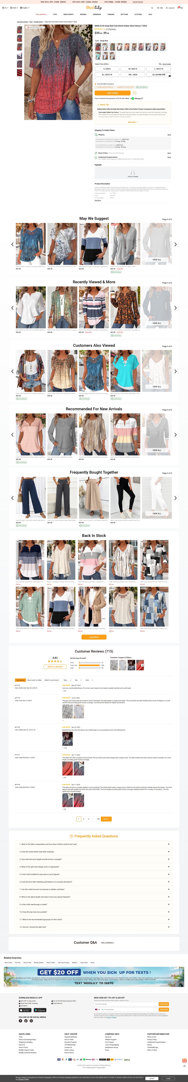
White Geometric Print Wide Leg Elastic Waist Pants (33, 520)
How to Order (69, 1039)
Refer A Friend (152, 1050)
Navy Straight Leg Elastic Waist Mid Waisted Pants (64, 520)
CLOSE (168, 1078)
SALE (150, 14)
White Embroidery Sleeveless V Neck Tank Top (126, 393)
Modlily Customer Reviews (27, 1053)
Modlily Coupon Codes (26, 1050)
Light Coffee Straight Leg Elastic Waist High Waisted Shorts (67, 457)
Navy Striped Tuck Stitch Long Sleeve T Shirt (30, 582)
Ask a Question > (107, 943)
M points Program (71, 1042)
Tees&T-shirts (38, 22)
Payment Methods (71, 1037)
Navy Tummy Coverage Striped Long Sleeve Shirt (95, 330)
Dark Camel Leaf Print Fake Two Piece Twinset (31, 330)
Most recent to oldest (34, 680)
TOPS (55, 14)
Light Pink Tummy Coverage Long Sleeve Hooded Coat (129, 330)
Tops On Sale (27, 962)
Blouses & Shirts (38, 962)
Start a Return (69, 1053)
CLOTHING (138, 14)
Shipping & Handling (25, 1042)
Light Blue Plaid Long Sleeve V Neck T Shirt (61, 266)
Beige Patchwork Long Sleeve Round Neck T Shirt (125, 628)
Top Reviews (20, 680)
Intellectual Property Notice (156, 1042)
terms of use (90, 1067)
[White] (120, 47)
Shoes (92, 962)
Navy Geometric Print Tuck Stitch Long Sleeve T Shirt (96, 266)
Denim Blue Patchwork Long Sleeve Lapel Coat (157, 330)
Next (105, 819)
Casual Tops (84, 962)
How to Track (23, 1047)
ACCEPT (151, 1078)
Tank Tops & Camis (63, 962)
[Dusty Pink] (127, 47)
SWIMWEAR (97, 14)
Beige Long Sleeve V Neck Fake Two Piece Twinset (64, 582)
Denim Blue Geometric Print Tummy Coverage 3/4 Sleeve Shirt (160, 628)
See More (98, 200)
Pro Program (109, 1042)
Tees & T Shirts (50, 962)
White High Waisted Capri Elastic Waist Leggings (158, 520)
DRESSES (83, 14)
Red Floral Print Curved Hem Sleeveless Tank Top (158, 393)
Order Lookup (69, 1050)
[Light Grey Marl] (163, 47)
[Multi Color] (134, 47)
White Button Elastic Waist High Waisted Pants (94, 520)
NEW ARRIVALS (41, 14)
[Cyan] (98, 56)
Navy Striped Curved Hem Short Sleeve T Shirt (94, 393)
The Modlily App (152, 1047)
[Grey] (155, 47)
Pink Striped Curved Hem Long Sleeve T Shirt (93, 582)
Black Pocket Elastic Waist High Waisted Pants (126, 520)
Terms (109, 1017)
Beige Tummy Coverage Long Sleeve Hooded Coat (64, 330)
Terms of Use (151, 1037)
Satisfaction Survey (111, 1047)
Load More (94, 637)
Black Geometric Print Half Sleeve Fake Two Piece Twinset (35, 457)
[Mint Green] (105, 47)
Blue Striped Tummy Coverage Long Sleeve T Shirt (95, 457)
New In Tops (8, 962)
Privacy (114, 1017)
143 (98, 819)
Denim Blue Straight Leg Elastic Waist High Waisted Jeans (66, 393)
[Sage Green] (112, 47)
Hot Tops (17, 962)
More (169, 135)
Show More (132, 122)
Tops (31, 22)
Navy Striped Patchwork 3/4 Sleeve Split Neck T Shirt (33, 266)
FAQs (20, 1037)
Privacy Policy (152, 1039)
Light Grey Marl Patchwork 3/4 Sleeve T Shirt (126, 266)
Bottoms (74, 962)
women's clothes (22, 22)
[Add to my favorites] (134, 93)
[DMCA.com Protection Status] (127, 1060)
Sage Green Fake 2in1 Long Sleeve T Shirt (30, 628)
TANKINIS (110, 14)
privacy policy (101, 1067)
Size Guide (166, 64)
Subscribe (164, 1004)
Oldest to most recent (51, 680)
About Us (108, 1037)
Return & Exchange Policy (27, 1039)
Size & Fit (22, 1045)
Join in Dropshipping (112, 1045)
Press (107, 1050)
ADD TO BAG (112, 93)
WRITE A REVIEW (55, 667)
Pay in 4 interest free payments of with (113, 98)
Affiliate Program (111, 1039)
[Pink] (141, 47)
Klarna (149, 1045)
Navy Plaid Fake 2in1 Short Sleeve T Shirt (29, 393)
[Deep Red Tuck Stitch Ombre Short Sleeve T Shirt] (58, 72)
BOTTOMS (124, 14)
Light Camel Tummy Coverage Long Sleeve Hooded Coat (97, 628)
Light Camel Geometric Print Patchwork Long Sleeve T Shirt (129, 582)
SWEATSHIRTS (68, 14)
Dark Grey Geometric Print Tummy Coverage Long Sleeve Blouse (161, 582)
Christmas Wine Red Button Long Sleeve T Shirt (158, 266)
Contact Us (68, 1047)
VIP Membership (70, 1045)
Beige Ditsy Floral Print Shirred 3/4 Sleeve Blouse (127, 457)
